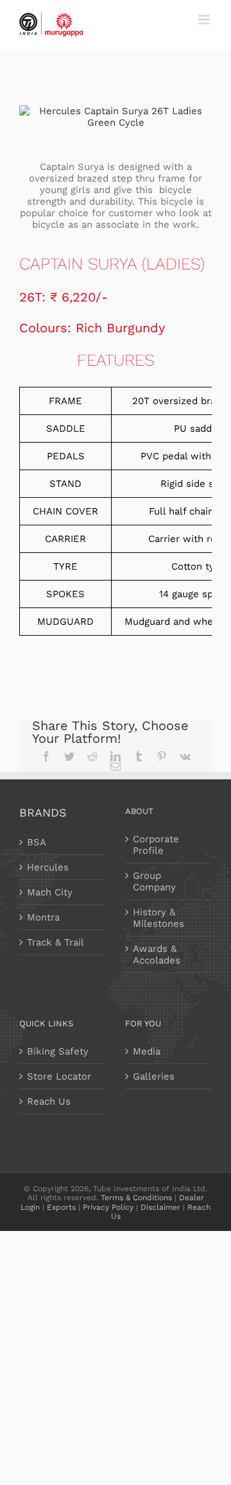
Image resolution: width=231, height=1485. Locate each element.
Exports (61, 1207)
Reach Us (49, 1101)
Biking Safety (58, 1051)
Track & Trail (55, 942)
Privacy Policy (108, 1207)
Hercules (48, 867)
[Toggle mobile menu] (205, 19)
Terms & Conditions (136, 1197)
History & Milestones (158, 917)
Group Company (154, 881)
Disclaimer (160, 1207)
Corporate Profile (156, 844)
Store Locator (59, 1076)
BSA (36, 842)
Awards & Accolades (156, 954)
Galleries (154, 1076)
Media (146, 1051)
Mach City (50, 892)
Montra (43, 917)
